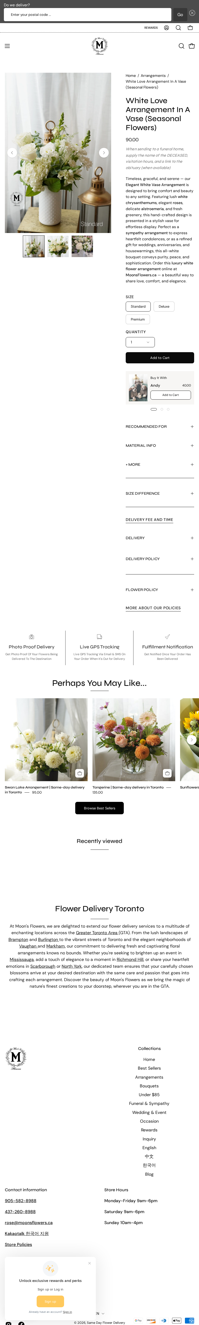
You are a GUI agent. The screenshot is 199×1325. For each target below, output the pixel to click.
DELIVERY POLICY (143, 558)
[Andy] (138, 387)
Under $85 (149, 1094)
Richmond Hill (130, 959)
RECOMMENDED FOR (146, 426)
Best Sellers (149, 1068)
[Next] (104, 153)
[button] (191, 14)
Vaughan (28, 946)
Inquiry (149, 1139)
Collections (149, 1048)
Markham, (56, 946)
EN (97, 1313)
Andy (155, 385)
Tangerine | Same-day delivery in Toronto (128, 787)
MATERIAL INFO (141, 445)
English (149, 1147)
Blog (149, 1174)
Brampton (18, 939)
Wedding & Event (149, 1112)
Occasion (149, 1121)
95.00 (37, 792)
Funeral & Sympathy (149, 1103)
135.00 (97, 792)
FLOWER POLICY (142, 589)
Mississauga (22, 959)
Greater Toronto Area (97, 932)
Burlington (48, 939)
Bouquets (149, 1086)
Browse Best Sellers (99, 808)
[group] (99, 746)
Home (131, 75)
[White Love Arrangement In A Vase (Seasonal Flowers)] (34, 246)
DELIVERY (135, 538)
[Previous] (12, 153)
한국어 (149, 1165)
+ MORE (133, 464)
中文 (149, 1156)
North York (72, 966)
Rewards (151, 28)
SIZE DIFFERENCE (143, 493)
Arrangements (153, 75)
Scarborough (42, 966)
